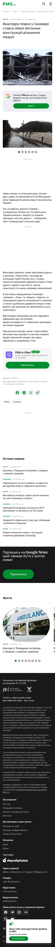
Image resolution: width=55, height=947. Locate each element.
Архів (5, 844)
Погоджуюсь (18, 939)
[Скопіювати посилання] (38, 393)
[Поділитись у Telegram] (24, 393)
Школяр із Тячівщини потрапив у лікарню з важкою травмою (25, 472)
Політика (6, 516)
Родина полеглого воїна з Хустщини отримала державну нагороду (22, 534)
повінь (7, 402)
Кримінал (6, 504)
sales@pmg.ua (9, 901)
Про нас (7, 804)
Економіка (7, 479)
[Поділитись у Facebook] (17, 393)
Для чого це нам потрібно (18, 934)
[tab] (19, 152)
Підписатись (27, 365)
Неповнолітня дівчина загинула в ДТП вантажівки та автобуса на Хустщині (23, 509)
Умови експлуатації (12, 834)
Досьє (6, 848)
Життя (15, 11)
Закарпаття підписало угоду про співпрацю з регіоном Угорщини (26, 521)
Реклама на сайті (11, 826)
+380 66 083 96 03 (11, 882)
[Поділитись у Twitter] (31, 393)
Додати (31, 106)
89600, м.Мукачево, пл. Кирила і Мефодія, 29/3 (25, 872)
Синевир (17, 402)
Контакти (7, 816)
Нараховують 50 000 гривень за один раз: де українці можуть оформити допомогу (25, 484)
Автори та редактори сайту (16, 812)
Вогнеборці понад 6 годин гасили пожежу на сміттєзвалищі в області (26, 497)
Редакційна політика (12, 808)
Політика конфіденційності (15, 830)
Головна (6, 11)
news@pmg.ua (9, 891)
